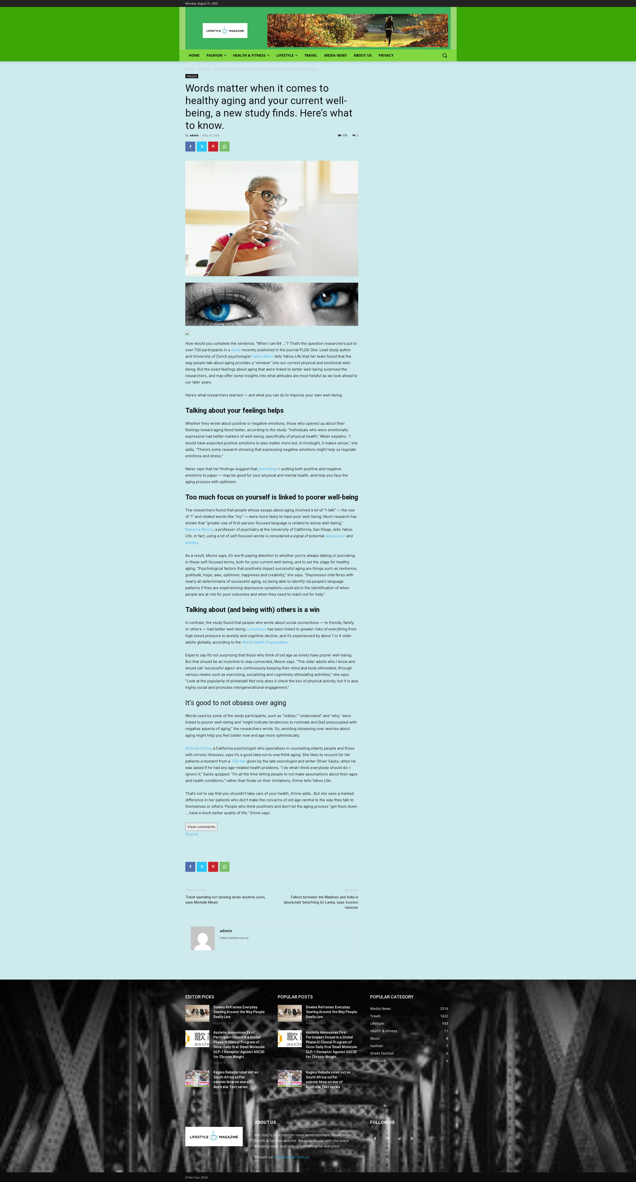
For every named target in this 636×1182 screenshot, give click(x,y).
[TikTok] (399, 1138)
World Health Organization (265, 642)
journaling (266, 468)
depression (335, 536)
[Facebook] (190, 147)
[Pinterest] (213, 147)
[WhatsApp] (225, 147)
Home (189, 69)
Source (191, 834)
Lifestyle (204, 69)
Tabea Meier (263, 356)
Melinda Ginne (198, 748)
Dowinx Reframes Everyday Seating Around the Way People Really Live (239, 1012)
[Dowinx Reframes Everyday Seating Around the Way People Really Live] (197, 1013)
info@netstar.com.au (291, 1157)
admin (194, 135)
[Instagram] (387, 1138)
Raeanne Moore (199, 529)
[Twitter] (202, 147)
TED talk (238, 761)
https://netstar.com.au (234, 938)
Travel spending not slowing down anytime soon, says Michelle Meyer (225, 900)
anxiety (191, 542)
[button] (445, 55)
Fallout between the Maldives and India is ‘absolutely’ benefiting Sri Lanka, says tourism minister (320, 902)
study (236, 349)
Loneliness (256, 629)
